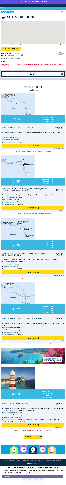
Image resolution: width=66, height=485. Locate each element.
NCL (17, 53)
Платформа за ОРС (33, 463)
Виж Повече (32, 145)
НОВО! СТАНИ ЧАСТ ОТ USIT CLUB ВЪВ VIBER (33, 2)
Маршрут (33, 74)
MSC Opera (11, 139)
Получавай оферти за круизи (11, 8)
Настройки (6, 481)
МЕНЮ (61, 12)
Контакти (49, 5)
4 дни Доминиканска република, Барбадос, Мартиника (22, 318)
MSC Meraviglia (12, 417)
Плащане (33, 461)
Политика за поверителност (54, 461)
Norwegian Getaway (13, 55)
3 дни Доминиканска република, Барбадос (17, 127)
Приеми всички (7, 476)
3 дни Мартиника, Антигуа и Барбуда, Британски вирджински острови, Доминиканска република (24, 190)
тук (31, 472)
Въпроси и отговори (59, 5)
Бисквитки (41, 461)
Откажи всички (7, 479)
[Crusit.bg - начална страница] (7, 11)
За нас (42, 5)
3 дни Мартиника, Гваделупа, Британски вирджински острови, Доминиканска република (24, 254)
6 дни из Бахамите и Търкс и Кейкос (15, 403)
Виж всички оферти (32, 436)
